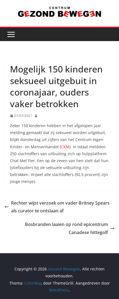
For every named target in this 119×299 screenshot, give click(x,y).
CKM (65, 146)
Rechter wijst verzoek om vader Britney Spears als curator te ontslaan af (60, 207)
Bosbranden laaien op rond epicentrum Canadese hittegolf (66, 228)
